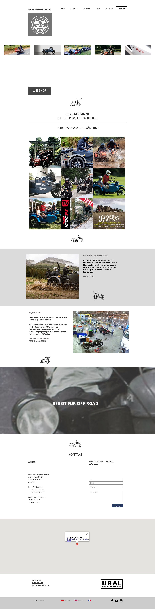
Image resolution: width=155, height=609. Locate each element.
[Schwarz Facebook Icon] (112, 601)
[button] (86, 7)
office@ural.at (36, 487)
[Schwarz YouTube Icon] (116, 601)
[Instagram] (121, 601)
